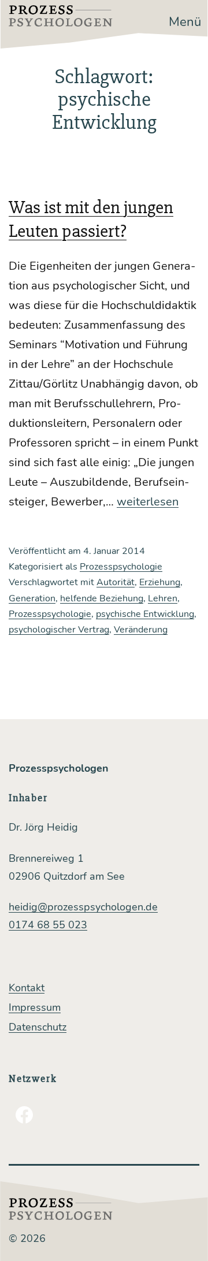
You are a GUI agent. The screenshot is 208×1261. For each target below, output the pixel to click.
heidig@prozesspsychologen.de (83, 907)
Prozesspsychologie (121, 566)
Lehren (162, 598)
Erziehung (159, 582)
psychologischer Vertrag (59, 629)
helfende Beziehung (101, 598)
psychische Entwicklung (145, 614)
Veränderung (141, 629)
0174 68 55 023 (48, 925)
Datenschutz (37, 1027)
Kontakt (26, 988)
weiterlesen (148, 501)
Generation (32, 598)
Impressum (35, 1007)
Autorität (115, 582)
